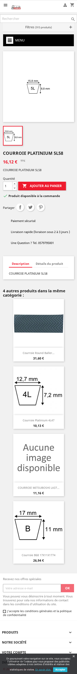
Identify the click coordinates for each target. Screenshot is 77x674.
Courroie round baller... (38, 353)
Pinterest (41, 207)
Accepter (60, 669)
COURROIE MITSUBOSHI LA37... (38, 488)
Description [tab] (20, 264)
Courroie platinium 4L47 (38, 420)
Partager (20, 207)
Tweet (30, 207)
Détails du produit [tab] (49, 264)
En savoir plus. (43, 669)
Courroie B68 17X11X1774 (38, 555)
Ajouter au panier (42, 185)
